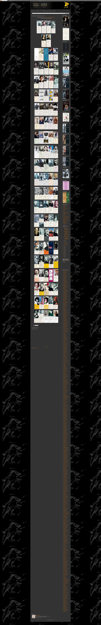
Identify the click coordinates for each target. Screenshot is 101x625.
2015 (64, 255)
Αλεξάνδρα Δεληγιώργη (65, 449)
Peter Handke (64, 394)
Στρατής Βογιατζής (65, 596)
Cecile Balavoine (65, 292)
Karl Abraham (64, 352)
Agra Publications (38, 615)
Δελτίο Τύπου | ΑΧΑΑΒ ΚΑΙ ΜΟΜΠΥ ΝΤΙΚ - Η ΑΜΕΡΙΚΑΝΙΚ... (66, 238)
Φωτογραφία (64, 222)
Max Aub (64, 372)
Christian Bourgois (65, 296)
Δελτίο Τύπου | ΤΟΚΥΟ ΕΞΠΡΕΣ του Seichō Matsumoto (66, 236)
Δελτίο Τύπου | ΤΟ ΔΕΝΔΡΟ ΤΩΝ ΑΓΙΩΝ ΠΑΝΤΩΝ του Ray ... (66, 229)
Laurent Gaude (65, 357)
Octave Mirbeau (65, 386)
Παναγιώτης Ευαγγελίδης (66, 580)
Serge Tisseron (65, 417)
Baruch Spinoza (65, 284)
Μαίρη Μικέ (64, 554)
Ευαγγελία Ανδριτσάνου (65, 513)
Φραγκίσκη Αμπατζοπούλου (65, 606)
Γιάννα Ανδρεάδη (65, 478)
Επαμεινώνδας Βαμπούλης (66, 512)
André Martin (64, 277)
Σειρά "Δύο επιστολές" (65, 217)
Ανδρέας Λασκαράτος (65, 456)
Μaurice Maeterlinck (65, 549)
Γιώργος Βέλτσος (65, 486)
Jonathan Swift (64, 347)
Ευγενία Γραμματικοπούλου (65, 516)
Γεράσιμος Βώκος (65, 476)
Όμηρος (64, 444)
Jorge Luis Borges (65, 348)
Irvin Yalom (64, 333)
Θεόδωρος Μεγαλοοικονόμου (65, 523)
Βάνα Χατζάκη (64, 466)
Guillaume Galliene (65, 325)
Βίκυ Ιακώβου (64, 468)
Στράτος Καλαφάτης (65, 595)
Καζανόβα (64, 534)
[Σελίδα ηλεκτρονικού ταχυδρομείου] (33, 325)
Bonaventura (64, 287)
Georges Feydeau (65, 320)
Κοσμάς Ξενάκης (65, 538)
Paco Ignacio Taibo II (65, 390)
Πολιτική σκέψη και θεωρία (66, 216)
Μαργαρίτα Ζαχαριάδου (65, 561)
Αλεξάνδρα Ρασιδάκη (65, 452)
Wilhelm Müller (65, 432)
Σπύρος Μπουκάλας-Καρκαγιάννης (65, 590)
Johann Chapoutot (65, 345)
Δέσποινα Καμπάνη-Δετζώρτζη (65, 494)
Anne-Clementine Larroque (65, 278)
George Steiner (65, 319)
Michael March (64, 377)
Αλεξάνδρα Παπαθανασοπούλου (65, 451)
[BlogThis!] (35, 325)
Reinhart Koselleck (65, 405)
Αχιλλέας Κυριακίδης (65, 465)
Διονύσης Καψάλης (65, 502)
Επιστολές (64, 209)
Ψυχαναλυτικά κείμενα (65, 223)
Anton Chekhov (65, 280)
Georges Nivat (64, 321)
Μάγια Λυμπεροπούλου (65, 550)
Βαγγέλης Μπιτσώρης (65, 469)
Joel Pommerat (65, 344)
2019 (64, 251)
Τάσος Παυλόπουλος (65, 598)
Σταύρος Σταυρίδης (65, 594)
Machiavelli (64, 364)
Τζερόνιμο (64, 600)
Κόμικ (64, 211)
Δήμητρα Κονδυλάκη (65, 495)
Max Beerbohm (65, 373)
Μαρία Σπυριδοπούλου (65, 558)
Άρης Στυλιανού (65, 440)
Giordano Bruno (65, 324)
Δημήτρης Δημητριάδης (65, 496)
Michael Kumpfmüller (65, 376)
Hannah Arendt (65, 327)
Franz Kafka (64, 316)
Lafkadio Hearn (65, 356)
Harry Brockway (65, 329)
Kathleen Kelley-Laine (65, 353)
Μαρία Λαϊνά (64, 557)
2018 (64, 252)
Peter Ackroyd (64, 393)
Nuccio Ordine (64, 385)
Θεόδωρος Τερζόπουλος (65, 524)
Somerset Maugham (65, 419)
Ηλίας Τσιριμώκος (65, 518)
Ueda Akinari (64, 425)
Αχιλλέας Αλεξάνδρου (65, 464)
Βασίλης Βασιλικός (65, 470)
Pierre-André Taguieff (65, 401)
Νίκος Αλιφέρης (65, 567)
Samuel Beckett (65, 415)
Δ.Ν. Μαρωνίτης (65, 492)
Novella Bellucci (65, 384)
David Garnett (64, 300)
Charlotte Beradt (65, 295)
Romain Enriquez (65, 413)
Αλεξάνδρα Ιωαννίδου (65, 450)
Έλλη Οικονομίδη (65, 442)
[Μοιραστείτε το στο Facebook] (37, 325)
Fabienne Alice (65, 311)
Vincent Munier (65, 427)
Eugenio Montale (65, 309)
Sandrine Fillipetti (65, 416)
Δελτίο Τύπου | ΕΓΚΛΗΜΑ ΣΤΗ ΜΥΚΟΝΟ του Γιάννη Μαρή (66, 234)
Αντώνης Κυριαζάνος (65, 461)
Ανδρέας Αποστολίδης (65, 454)
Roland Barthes (65, 411)
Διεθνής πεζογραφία (65, 206)
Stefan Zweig (64, 420)
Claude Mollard (65, 297)
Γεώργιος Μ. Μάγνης (65, 477)
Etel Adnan (64, 308)
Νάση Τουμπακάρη (65, 565)
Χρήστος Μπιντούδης (65, 609)
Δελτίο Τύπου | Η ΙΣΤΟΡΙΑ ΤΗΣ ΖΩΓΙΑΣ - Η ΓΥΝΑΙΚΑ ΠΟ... (66, 232)
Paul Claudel (64, 392)
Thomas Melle (64, 423)
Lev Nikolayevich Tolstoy (66, 360)
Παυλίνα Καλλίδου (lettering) (65, 583)
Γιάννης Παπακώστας (65, 482)
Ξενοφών (64, 576)
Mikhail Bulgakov (65, 381)
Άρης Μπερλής (64, 439)
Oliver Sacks (64, 388)
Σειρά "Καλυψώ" (65, 218)
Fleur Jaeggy (64, 313)
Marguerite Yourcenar (65, 368)
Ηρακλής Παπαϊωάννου (65, 520)
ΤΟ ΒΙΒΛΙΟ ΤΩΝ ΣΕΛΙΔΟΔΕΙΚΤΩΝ (49, 17)
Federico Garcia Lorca (65, 312)
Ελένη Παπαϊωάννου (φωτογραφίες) (65, 509)
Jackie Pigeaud (65, 337)
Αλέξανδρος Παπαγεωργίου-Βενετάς (65, 447)
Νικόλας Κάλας (65, 575)
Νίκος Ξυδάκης (65, 572)
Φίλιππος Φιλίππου (65, 602)
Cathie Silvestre (65, 291)
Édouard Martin (65, 436)
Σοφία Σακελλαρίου (65, 587)
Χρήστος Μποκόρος (65, 610)
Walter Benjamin (65, 431)
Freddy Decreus (65, 317)
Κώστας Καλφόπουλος (65, 542)
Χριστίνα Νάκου (65, 611)
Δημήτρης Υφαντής (65, 498)
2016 (64, 254)
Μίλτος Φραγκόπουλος (65, 553)
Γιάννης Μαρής (65, 481)
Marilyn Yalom (64, 369)
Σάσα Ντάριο (64, 585)
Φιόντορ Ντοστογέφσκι (65, 604)
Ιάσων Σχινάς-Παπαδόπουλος (65, 528)
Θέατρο (64, 210)
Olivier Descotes (65, 389)
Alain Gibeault (64, 273)
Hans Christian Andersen (66, 328)
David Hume (64, 301)
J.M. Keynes (64, 335)
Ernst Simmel (64, 307)
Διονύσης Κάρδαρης (65, 501)
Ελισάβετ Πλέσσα (65, 511)
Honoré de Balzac (65, 331)
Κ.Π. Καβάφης (64, 533)
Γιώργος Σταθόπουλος (65, 490)
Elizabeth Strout (65, 305)
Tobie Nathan (64, 424)
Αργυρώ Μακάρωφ (65, 462)
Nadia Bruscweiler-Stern (66, 382)
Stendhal (64, 421)
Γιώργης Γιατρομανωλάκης (66, 485)
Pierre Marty (64, 400)
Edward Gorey (64, 304)
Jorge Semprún (65, 349)
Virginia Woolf (64, 428)
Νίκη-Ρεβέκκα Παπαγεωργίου (65, 566)
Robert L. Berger (65, 407)
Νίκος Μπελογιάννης (65, 571)
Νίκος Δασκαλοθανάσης (65, 568)
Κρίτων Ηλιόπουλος (65, 539)
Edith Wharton (64, 303)
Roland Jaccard (65, 412)
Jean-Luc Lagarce (65, 343)
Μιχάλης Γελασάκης (65, 564)
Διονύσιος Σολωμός (65, 503)
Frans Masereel (65, 315)
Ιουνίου (65, 240)
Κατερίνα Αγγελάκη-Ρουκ (66, 535)
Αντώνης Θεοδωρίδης (65, 460)
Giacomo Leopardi (65, 323)
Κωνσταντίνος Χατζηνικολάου (65, 541)
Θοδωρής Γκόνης (65, 525)
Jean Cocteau (64, 340)
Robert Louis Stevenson (65, 409)
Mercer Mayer (64, 374)
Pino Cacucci (64, 402)
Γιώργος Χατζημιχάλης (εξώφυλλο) (65, 491)
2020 (64, 250)
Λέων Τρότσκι (64, 545)
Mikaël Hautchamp (65, 380)
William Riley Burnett (65, 433)
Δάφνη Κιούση (64, 493)
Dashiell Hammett (65, 299)
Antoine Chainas (65, 279)
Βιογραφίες (64, 205)
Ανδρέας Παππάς (65, 457)
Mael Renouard (65, 365)
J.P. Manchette (64, 336)
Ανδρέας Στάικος (65, 458)
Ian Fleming (64, 332)
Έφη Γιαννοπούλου (65, 443)
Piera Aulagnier (65, 398)
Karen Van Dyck (65, 351)
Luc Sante (64, 361)
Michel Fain (64, 378)
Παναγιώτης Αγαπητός (65, 579)
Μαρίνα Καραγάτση (65, 560)
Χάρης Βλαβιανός (65, 607)
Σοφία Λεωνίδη (64, 586)
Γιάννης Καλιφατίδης (65, 480)
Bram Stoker (64, 288)
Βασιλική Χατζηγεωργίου (66, 474)
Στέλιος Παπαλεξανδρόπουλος (65, 591)
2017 (64, 253)
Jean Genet (64, 341)
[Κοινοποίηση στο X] (36, 325)
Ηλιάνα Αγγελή (64, 519)
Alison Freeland (65, 276)
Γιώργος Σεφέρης (65, 489)
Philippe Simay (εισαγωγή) (66, 396)
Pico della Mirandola (65, 397)
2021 (64, 249)
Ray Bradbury (64, 404)
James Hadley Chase (65, 339)
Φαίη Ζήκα (64, 603)
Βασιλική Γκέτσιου (65, 473)
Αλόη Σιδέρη (64, 453)
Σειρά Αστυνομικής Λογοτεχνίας (65, 221)
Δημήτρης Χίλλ (64, 499)
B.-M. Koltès (64, 283)
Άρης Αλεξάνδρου (65, 438)
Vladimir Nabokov (65, 429)
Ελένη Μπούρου (65, 508)
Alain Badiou (64, 272)
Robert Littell (64, 408)
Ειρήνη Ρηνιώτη (65, 506)
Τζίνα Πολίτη (64, 599)
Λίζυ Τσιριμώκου (65, 546)
